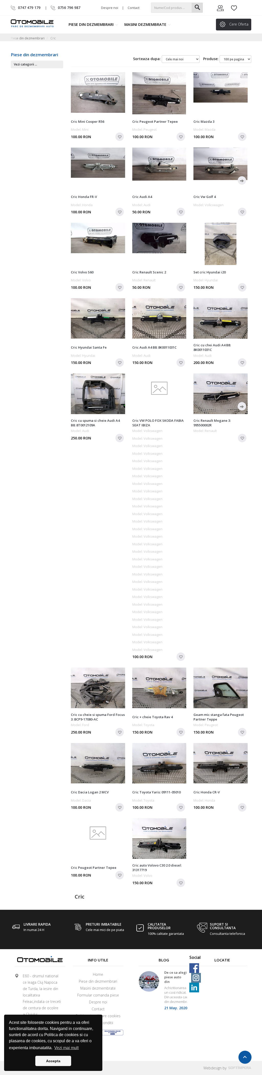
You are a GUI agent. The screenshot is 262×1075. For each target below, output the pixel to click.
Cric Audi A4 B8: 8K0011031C (154, 347)
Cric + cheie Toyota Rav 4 (152, 717)
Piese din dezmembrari (92, 24)
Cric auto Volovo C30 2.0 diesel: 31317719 (157, 867)
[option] (164, 992)
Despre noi (109, 7)
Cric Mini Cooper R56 (87, 121)
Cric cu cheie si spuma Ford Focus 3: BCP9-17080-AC (98, 717)
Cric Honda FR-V (84, 196)
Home (98, 974)
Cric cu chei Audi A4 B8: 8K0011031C (212, 347)
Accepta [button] (53, 1061)
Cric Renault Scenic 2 (149, 272)
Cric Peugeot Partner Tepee (155, 121)
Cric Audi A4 (142, 196)
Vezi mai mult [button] (66, 1048)
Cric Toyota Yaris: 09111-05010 (156, 792)
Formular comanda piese (98, 995)
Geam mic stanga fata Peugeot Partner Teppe (218, 717)
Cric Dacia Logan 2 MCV (90, 792)
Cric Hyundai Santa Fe (89, 347)
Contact (133, 7)
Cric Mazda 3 (203, 121)
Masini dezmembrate (145, 24)
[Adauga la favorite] (119, 136)
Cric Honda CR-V (206, 792)
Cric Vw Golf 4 (204, 196)
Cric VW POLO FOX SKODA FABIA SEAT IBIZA (158, 422)
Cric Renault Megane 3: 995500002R (212, 422)
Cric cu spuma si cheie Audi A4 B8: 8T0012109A (95, 422)
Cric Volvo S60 (82, 272)
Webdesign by (215, 1068)
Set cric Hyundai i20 (209, 272)
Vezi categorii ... (25, 64)
